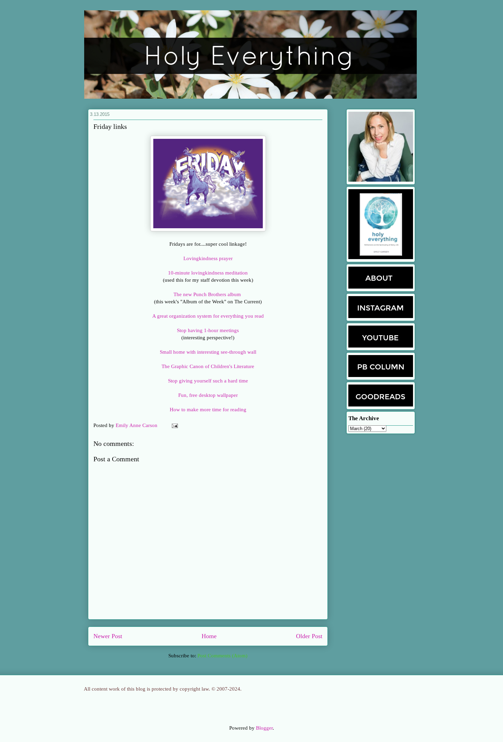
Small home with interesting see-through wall (208, 352)
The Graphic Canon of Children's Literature (208, 366)
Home (209, 636)
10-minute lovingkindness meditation (208, 273)
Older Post (309, 636)
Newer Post (107, 636)
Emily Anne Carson (137, 425)
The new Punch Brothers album (207, 294)
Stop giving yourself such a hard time (208, 381)
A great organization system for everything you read (208, 316)
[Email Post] (173, 425)
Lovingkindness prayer (208, 258)
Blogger (264, 728)
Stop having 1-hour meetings (208, 330)
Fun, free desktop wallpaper (208, 395)
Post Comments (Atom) (222, 655)
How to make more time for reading (208, 409)
